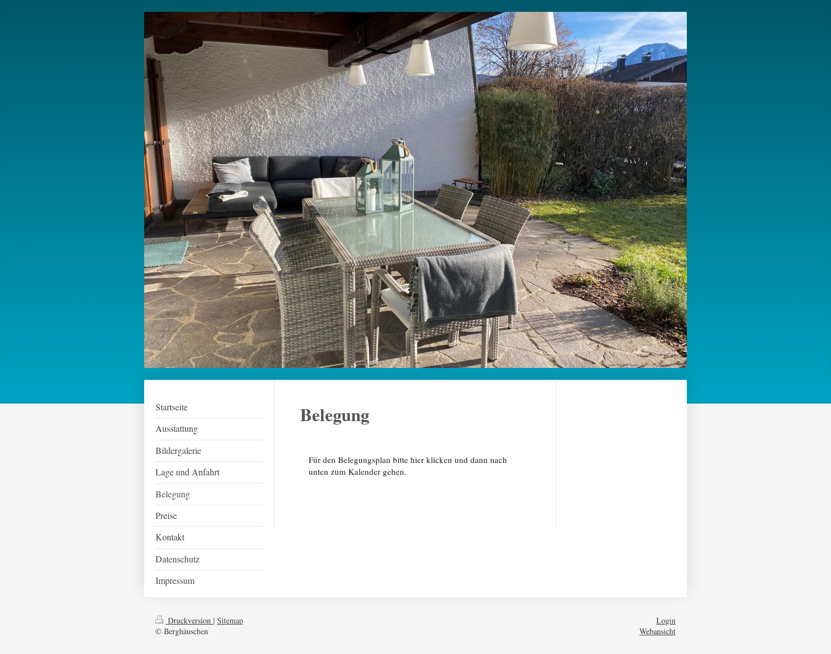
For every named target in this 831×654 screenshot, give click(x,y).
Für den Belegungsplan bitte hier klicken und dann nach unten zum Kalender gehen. (408, 465)
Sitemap (230, 620)
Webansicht (657, 631)
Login (666, 620)
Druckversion (189, 620)
